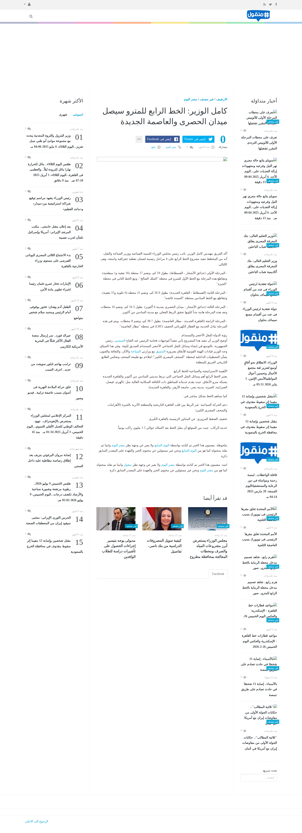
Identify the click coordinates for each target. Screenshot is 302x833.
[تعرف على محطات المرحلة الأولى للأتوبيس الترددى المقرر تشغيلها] (259, 118)
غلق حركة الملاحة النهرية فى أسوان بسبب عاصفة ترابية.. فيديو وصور (55, 392)
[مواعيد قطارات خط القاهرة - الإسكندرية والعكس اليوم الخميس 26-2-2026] (259, 613)
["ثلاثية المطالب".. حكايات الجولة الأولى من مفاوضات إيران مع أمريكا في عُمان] (259, 715)
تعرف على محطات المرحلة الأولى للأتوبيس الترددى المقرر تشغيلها (259, 143)
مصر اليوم (190, 99)
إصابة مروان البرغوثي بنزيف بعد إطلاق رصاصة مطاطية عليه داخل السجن (55, 460)
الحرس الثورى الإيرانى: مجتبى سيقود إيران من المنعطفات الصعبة (54, 520)
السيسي (120, 340)
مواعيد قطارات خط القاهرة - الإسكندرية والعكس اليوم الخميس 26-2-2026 (259, 641)
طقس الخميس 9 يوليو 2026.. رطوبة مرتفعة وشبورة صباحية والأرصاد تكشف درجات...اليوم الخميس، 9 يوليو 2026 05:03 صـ (56, 491)
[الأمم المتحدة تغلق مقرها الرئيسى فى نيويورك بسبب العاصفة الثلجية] (259, 514)
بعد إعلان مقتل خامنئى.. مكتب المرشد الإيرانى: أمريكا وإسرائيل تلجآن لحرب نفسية (55, 231)
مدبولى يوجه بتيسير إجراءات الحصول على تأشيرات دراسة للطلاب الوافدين (119, 549)
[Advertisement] (151, 57)
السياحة (136, 351)
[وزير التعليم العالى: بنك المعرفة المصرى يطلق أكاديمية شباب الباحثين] (259, 241)
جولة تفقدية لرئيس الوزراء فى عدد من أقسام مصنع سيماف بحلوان (260, 314)
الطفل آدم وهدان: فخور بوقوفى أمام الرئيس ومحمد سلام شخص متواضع (56, 312)
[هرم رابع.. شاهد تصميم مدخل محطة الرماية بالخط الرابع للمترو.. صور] (259, 563)
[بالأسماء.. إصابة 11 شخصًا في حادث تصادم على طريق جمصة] (259, 664)
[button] (27, 4)
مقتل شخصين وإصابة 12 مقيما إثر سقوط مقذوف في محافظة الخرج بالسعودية (259, 427)
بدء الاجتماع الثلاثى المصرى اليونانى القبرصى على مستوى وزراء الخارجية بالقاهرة (54, 260)
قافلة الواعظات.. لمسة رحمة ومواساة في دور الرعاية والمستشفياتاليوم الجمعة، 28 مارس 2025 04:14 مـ (261, 486)
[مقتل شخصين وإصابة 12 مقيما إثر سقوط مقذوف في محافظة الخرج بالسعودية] (259, 402)
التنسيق (161, 351)
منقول (128, 464)
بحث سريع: (269, 770)
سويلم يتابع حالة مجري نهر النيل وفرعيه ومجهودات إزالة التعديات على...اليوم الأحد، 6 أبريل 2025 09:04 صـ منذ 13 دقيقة (260, 207)
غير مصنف (207, 99)
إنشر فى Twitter (194, 139)
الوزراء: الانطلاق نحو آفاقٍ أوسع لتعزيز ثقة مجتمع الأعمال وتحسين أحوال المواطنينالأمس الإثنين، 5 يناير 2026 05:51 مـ (260, 373)
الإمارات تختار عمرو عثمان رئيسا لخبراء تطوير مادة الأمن (56, 286)
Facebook (218, 574)
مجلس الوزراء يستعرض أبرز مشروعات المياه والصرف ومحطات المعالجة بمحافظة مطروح (208, 549)
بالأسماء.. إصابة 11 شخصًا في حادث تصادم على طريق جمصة (259, 689)
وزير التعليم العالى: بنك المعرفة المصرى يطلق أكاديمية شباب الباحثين (262, 266)
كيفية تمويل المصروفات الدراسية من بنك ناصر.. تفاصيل (164, 546)
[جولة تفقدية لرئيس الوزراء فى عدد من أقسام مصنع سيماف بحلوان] (259, 289)
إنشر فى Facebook (159, 139)
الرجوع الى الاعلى (36, 821)
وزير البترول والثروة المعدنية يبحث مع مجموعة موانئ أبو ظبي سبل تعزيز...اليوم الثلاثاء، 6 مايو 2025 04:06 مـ (54, 140)
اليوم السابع (162, 445)
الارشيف (221, 99)
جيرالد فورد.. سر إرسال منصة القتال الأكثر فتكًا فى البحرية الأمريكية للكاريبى (57, 340)
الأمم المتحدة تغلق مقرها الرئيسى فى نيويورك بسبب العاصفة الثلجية (259, 539)
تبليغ (153, 147)
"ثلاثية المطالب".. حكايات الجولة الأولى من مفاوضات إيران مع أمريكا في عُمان (259, 743)
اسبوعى (78, 114)
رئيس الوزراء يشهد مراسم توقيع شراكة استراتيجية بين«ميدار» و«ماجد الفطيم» (56, 203)
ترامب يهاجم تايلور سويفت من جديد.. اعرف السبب (57, 366)
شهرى (63, 114)
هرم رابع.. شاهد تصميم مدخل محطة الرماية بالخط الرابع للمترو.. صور (259, 587)
